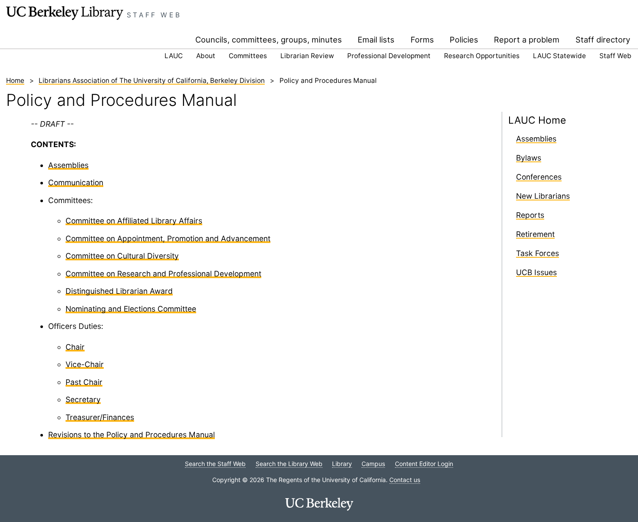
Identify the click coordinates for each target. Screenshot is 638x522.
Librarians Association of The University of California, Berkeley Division (152, 80)
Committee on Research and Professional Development (163, 273)
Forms (422, 39)
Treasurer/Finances (100, 417)
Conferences (539, 176)
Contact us (404, 479)
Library (342, 463)
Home (15, 80)
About (205, 56)
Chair (75, 346)
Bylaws (528, 157)
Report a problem (526, 39)
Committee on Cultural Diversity (122, 255)
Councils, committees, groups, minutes (268, 39)
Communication (75, 182)
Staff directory (603, 39)
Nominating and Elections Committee (131, 308)
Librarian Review (307, 56)
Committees (248, 56)
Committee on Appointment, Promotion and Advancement (168, 238)
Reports (530, 215)
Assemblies (68, 165)
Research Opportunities (482, 56)
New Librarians (543, 195)
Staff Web (154, 15)
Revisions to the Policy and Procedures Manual (131, 434)
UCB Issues (536, 272)
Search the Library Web (289, 463)
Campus (373, 463)
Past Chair (84, 382)
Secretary (83, 399)
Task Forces (537, 253)
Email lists (376, 39)
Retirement (535, 234)
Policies (464, 39)
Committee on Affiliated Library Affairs (134, 220)
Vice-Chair (85, 364)
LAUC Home (537, 120)
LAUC (173, 56)
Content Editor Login (424, 463)
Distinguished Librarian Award (119, 290)
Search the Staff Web (215, 463)
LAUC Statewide (559, 56)
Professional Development (389, 56)
